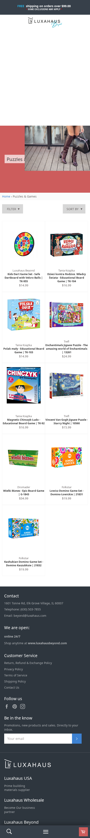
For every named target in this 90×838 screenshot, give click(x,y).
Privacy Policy (13, 669)
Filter (11, 209)
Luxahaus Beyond (21, 822)
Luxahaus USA (18, 778)
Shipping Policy (15, 681)
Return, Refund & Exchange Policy (28, 663)
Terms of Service (15, 675)
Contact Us (11, 687)
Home (6, 196)
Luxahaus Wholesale (24, 800)
